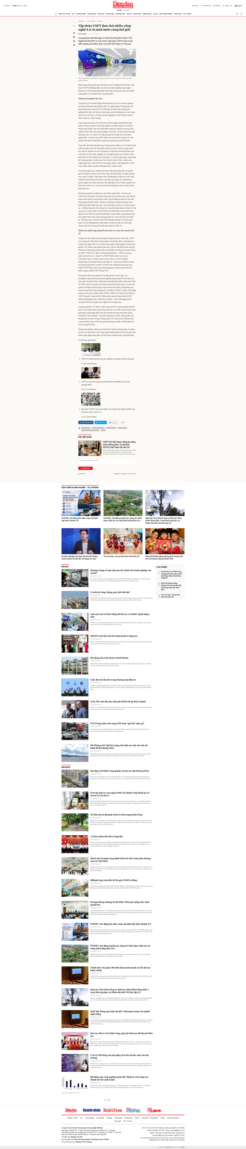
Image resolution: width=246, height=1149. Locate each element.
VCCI (73, 14)
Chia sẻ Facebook (86, 422)
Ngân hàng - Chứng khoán (142, 14)
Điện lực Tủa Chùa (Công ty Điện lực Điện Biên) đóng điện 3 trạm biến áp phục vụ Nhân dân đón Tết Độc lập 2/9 (163, 520)
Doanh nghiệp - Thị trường (94, 21)
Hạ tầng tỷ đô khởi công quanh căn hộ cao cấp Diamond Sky (119, 771)
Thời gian (123, 473)
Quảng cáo (228, 6)
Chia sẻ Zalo (101, 422)
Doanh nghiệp (81, 14)
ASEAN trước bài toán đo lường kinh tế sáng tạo (113, 636)
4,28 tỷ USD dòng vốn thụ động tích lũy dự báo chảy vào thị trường (119, 1056)
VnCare (103, 430)
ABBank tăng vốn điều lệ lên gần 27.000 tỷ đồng (113, 880)
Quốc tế (129, 14)
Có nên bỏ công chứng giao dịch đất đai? (110, 592)
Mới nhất (7, 5)
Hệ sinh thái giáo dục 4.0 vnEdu (90, 430)
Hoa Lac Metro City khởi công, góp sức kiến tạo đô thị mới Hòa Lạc (121, 1034)
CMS (169, 1147)
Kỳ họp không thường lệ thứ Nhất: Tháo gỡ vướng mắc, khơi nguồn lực (120, 903)
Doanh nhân (91, 14)
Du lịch (155, 14)
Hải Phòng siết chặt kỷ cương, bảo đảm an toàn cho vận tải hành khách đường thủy (119, 746)
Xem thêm (107, 1100)
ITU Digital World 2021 (98, 428)
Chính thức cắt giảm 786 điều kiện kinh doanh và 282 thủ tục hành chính (120, 969)
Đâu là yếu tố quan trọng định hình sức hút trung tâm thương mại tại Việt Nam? (120, 859)
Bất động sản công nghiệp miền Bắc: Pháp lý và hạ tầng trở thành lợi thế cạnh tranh (119, 1078)
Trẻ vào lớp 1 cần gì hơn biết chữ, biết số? (121, 556)
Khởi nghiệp (110, 14)
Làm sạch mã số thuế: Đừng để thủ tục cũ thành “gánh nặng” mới (120, 615)
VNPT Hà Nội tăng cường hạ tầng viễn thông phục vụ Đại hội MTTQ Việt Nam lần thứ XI (119, 444)
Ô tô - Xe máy (187, 14)
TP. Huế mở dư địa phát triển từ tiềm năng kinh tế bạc (116, 815)
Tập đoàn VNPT (86, 428)
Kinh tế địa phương (165, 14)
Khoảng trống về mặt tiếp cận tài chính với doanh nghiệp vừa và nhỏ (120, 571)
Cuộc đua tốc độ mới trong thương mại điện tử (113, 680)
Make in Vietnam (111, 428)
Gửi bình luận (85, 468)
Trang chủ (81, 21)
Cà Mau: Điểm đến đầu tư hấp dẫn (106, 836)
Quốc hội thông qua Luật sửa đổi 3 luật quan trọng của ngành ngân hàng (120, 1012)
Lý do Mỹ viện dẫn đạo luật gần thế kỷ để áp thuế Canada (118, 701)
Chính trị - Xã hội (64, 14)
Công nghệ (177, 14)
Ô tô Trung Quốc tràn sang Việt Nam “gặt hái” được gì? (117, 723)
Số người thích (131, 473)
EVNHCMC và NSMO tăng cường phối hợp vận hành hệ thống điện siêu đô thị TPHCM (171, 575)
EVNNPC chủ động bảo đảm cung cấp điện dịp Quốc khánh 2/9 (80, 519)
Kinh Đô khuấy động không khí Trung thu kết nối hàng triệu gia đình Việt (164, 557)
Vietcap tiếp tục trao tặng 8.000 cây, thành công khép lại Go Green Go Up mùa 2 (120, 794)
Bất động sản (120, 14)
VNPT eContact (122, 428)
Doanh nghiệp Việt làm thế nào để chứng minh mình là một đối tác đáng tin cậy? (80, 557)
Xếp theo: (117, 473)
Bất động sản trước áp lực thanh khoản (109, 658)
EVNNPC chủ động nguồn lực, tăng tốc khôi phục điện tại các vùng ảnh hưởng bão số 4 (122, 519)
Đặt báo (218, 6)
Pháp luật (100, 14)
